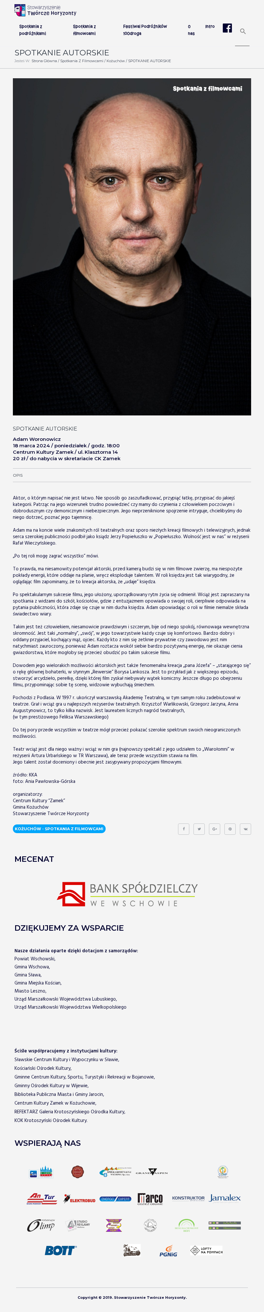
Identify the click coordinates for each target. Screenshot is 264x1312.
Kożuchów (116, 61)
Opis (18, 475)
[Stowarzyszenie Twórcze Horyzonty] (45, 10)
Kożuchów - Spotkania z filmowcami (59, 829)
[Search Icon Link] (243, 33)
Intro (210, 27)
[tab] (18, 475)
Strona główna (44, 61)
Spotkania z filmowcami (81, 61)
